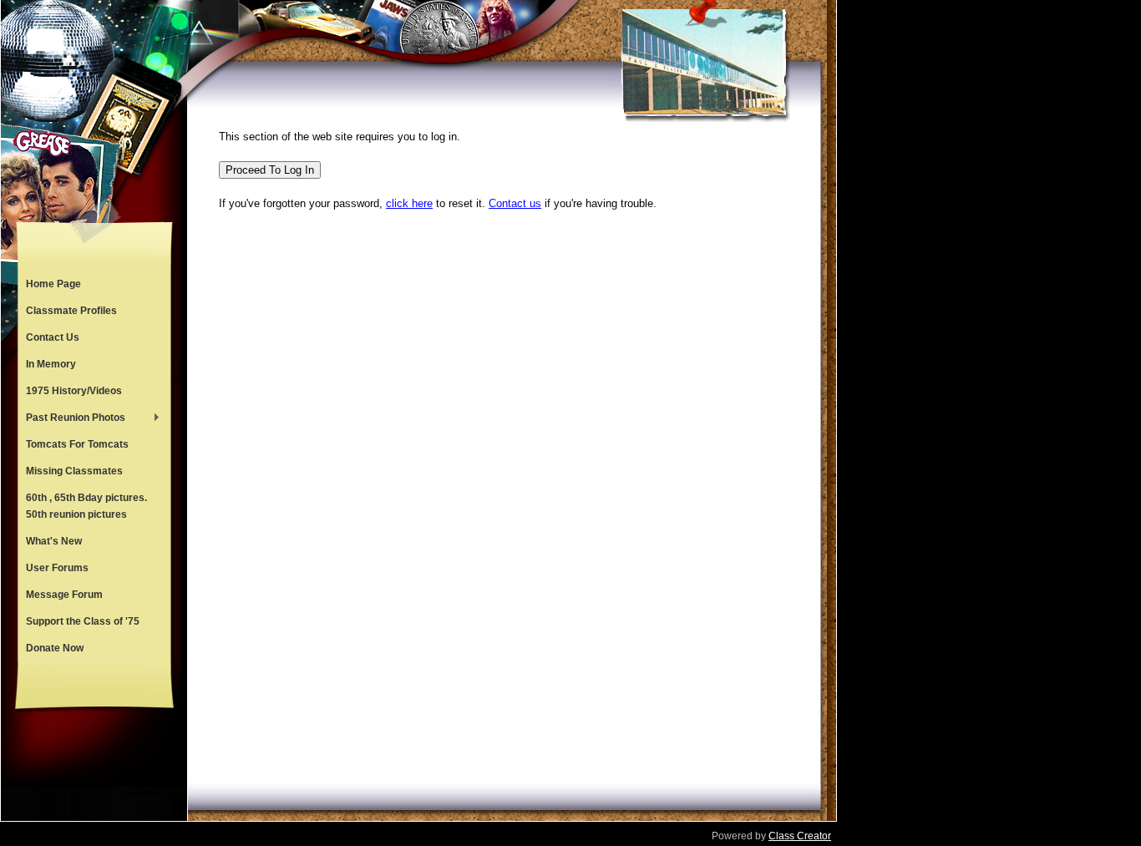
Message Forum (64, 594)
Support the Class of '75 (82, 621)
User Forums (57, 568)
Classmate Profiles (71, 311)
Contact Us (52, 337)
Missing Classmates (74, 471)
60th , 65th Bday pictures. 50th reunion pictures (86, 506)
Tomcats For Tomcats (77, 444)
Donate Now (55, 648)
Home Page (53, 284)
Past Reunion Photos (71, 419)
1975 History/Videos (74, 391)
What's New (54, 541)
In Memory (51, 364)
